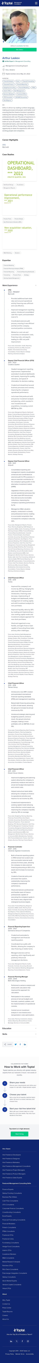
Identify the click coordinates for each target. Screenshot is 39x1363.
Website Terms (19, 1354)
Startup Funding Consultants (12, 1193)
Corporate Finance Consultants (13, 1208)
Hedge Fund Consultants (11, 1246)
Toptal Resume (7, 1311)
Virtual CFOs (6, 1288)
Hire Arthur (19, 50)
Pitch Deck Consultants (10, 1269)
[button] (19, 285)
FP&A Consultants (8, 1231)
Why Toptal (6, 1300)
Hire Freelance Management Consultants (16, 1166)
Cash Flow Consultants (10, 1201)
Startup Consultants (9, 1277)
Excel (17, 81)
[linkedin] (24, 1044)
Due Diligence (7, 100)
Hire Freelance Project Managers (13, 1170)
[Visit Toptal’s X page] (17, 1341)
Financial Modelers (8, 1223)
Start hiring (20, 1134)
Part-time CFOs (7, 1265)
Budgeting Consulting (10, 87)
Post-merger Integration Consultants (14, 1273)
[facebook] (20, 1044)
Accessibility (30, 1354)
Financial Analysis (8, 81)
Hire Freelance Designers (11, 1158)
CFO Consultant (8, 97)
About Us (5, 1319)
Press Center (6, 1308)
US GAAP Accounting (21, 97)
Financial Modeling (24, 87)
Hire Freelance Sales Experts (12, 1177)
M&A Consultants (8, 1258)
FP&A (33, 87)
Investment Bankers (9, 1254)
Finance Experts (7, 1189)
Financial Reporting (22, 84)
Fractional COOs (8, 1239)
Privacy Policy (9, 1354)
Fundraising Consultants (10, 1243)
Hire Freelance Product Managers (13, 1174)
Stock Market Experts (9, 1281)
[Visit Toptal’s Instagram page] (28, 1341)
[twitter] (15, 1044)
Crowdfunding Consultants (11, 1212)
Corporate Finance (9, 84)
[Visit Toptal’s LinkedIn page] (11, 1341)
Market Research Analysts (11, 1262)
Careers (5, 1315)
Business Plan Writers (9, 1197)
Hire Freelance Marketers (11, 1162)
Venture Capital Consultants (11, 1284)
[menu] (36, 3)
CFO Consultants (8, 1204)
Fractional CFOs (21, 94)
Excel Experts (7, 1216)
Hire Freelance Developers (11, 1155)
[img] (16, 61)
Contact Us (6, 1304)
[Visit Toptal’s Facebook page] (22, 1341)
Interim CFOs (7, 91)
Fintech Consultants (9, 1227)
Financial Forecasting (28, 81)
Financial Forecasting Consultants (13, 1220)
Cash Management (19, 91)
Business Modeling (9, 94)
